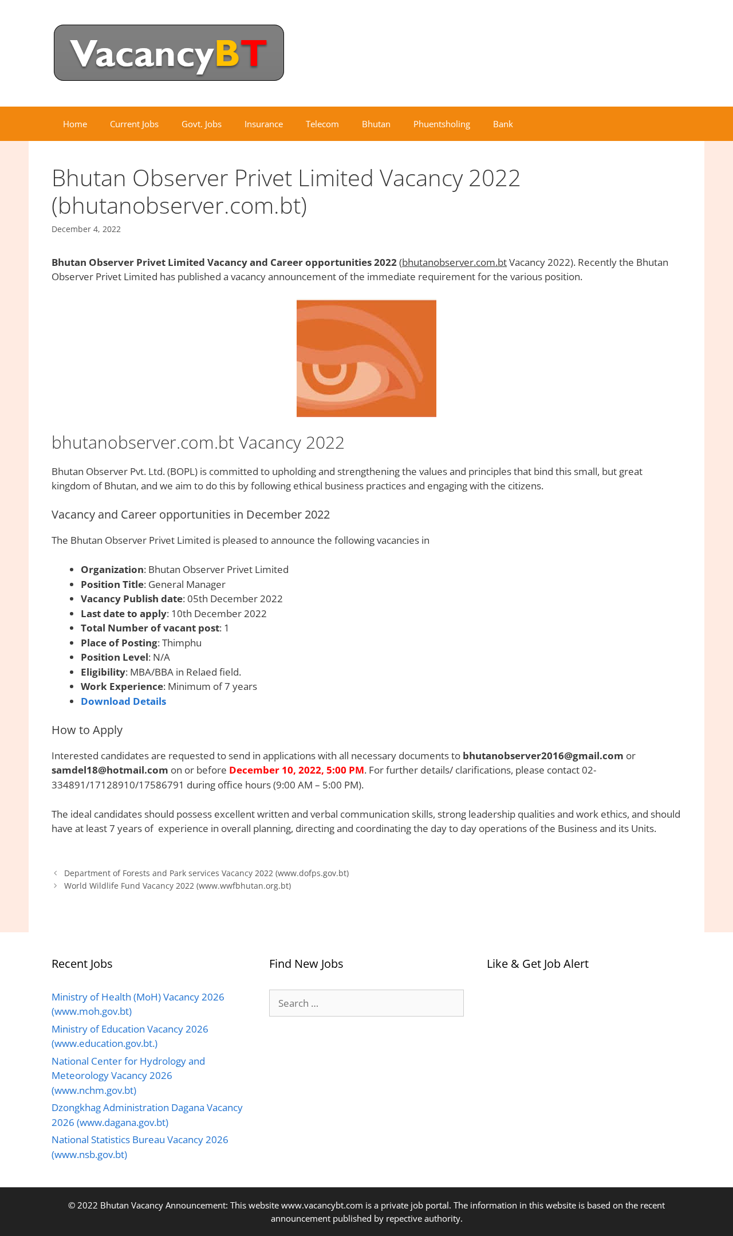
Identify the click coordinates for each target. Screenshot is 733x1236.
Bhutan (376, 124)
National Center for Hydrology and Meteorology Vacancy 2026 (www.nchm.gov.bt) (128, 1075)
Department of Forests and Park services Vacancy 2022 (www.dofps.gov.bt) (206, 873)
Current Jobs (134, 124)
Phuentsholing (441, 124)
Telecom (322, 124)
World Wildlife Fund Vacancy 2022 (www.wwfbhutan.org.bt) (177, 885)
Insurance (264, 124)
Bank (503, 124)
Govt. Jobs (202, 124)
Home (75, 124)
